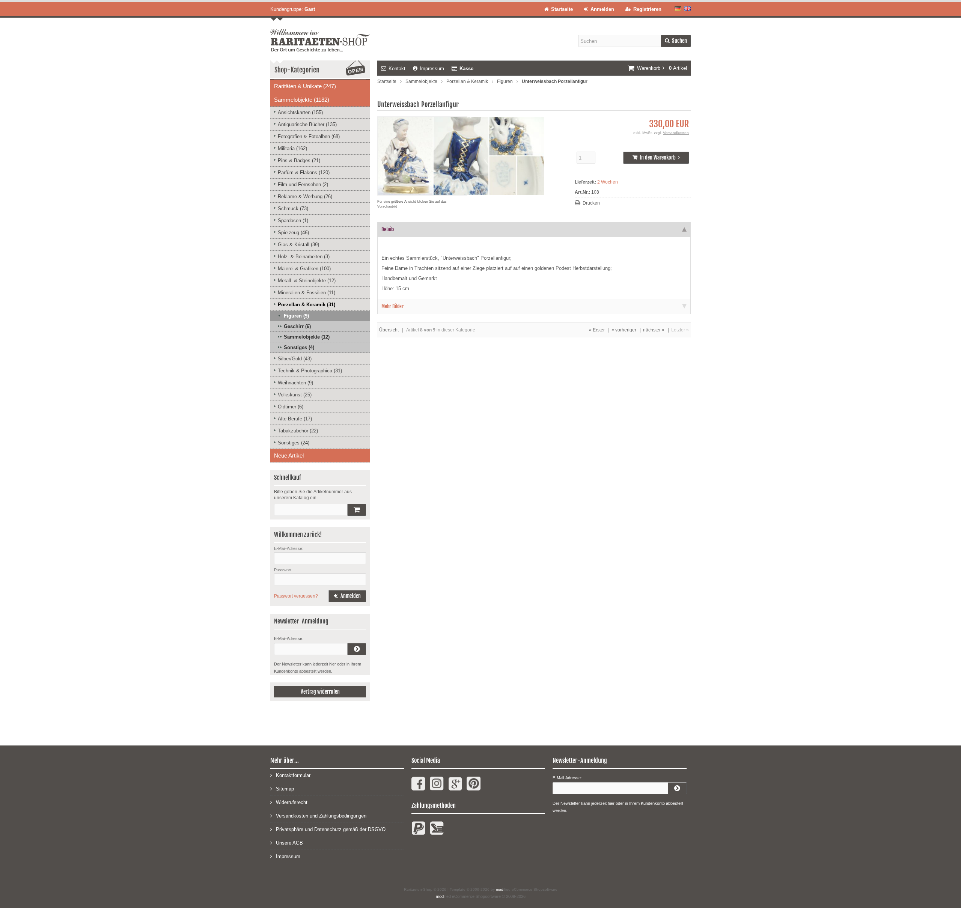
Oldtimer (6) (290, 407)
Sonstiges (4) (299, 347)
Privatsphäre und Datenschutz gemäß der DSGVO (331, 829)
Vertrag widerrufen (320, 691)
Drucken (591, 203)
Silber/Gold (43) (295, 358)
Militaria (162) (292, 148)
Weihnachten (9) (295, 382)
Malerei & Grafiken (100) (304, 268)
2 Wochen (607, 182)
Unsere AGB (289, 843)
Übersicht (389, 330)
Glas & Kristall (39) (298, 244)
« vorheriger (624, 330)
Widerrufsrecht (291, 802)
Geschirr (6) (297, 326)
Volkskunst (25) (295, 395)
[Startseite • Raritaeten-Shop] (320, 34)
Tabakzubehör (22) (298, 431)
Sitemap (285, 789)
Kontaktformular (293, 775)
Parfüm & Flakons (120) (304, 172)
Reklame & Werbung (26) (305, 196)
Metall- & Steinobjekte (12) (307, 280)
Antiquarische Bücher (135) (307, 124)
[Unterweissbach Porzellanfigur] (461, 191)
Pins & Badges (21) (299, 160)
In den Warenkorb (656, 158)
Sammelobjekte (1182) (301, 99)
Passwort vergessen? (296, 596)
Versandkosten (676, 133)
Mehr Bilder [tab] (392, 306)
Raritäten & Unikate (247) (305, 86)
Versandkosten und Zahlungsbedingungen (321, 816)
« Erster (597, 330)
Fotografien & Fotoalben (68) (309, 136)
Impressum (432, 68)
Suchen (675, 41)
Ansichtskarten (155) (300, 112)
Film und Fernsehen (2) (303, 184)
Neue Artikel (289, 455)
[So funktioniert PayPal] (418, 831)
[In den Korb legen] (357, 509)
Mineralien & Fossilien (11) (306, 292)
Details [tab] (387, 229)
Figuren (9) (296, 316)
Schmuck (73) (293, 208)
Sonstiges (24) (293, 443)
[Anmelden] (357, 649)
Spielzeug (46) (293, 232)
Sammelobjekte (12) (307, 337)
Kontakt (397, 68)
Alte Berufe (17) (295, 419)
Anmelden (347, 596)
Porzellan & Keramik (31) (306, 304)
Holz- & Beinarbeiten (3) (304, 256)
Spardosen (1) (293, 220)
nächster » (653, 330)
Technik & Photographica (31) (310, 370)
